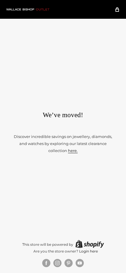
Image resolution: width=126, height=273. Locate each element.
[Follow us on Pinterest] (68, 263)
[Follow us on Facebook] (46, 263)
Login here (88, 251)
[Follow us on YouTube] (80, 263)
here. (73, 150)
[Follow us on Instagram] (57, 263)
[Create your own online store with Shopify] (89, 244)
